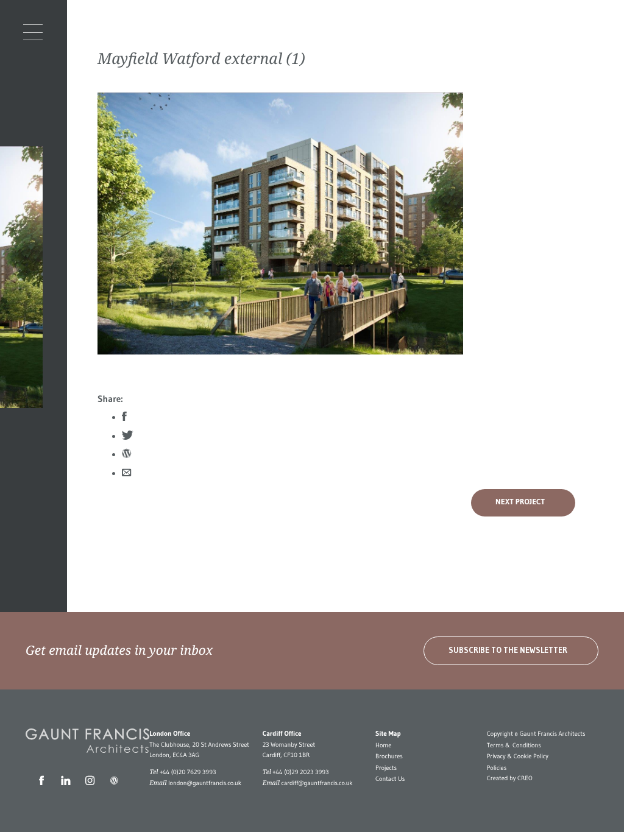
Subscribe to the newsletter (507, 650)
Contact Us (390, 779)
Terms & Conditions (514, 745)
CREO (525, 778)
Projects (386, 768)
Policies (496, 768)
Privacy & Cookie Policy (517, 756)
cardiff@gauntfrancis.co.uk (316, 783)
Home (383, 745)
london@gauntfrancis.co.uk (204, 783)
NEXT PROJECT (520, 502)
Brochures (389, 756)
